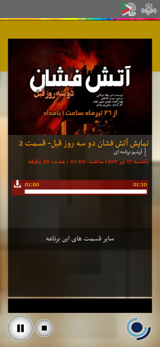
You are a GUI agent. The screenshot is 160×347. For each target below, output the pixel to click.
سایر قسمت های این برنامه (80, 239)
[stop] (44, 328)
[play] (20, 328)
